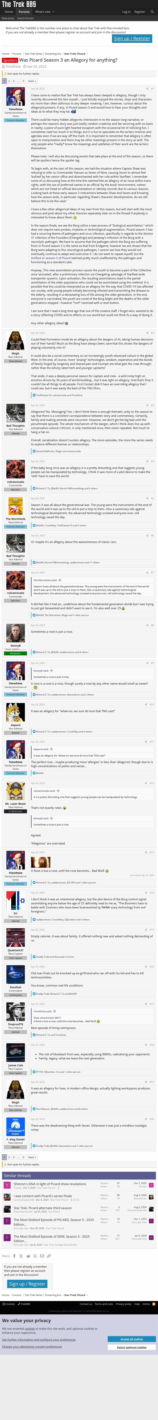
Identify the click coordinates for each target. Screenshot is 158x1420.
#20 (152, 1119)
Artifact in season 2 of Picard (51, 258)
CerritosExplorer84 (24, 1199)
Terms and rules (104, 1304)
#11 (152, 741)
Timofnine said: (43, 1011)
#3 (152, 405)
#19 (152, 1082)
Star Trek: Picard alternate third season (43, 1208)
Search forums (25, 18)
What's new (42, 12)
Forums (24, 12)
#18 (152, 1044)
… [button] (18, 81)
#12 (152, 783)
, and (59, 395)
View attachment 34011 (47, 1017)
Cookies (10, 1304)
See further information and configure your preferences (39, 1340)
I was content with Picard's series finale (43, 1196)
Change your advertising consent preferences (32, 1346)
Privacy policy (124, 1304)
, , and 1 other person (62, 615)
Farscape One (21, 1228)
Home (9, 12)
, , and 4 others (62, 652)
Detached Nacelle (23, 1211)
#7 (152, 572)
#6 (152, 535)
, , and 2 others (65, 694)
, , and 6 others (67, 488)
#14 (152, 892)
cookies (30, 1328)
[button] (53, 11)
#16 (152, 966)
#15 (152, 929)
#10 (152, 704)
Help (137, 1304)
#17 (152, 1004)
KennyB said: (41, 670)
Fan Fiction (54, 1211)
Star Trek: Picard (46, 1187)
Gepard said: (41, 749)
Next (31, 81)
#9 (152, 663)
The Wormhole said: (45, 580)
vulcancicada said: (44, 791)
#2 (152, 332)
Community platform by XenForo (79, 1311)
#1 (152, 88)
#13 (152, 852)
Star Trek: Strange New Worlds (60, 1244)
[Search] (152, 11)
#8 (152, 625)
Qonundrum (140, 1198)
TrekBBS (25, 1304)
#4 (152, 461)
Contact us (86, 1304)
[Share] (147, 89)
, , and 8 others (62, 1109)
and (55, 956)
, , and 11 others (68, 562)
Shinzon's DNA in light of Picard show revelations (50, 1184)
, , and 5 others (61, 525)
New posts (8, 18)
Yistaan (18, 1187)
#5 (152, 498)
